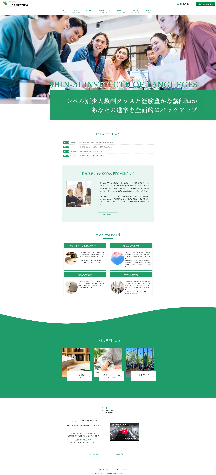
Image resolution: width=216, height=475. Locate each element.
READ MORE (107, 215)
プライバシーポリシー (122, 469)
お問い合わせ (120, 454)
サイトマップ (104, 469)
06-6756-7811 (94, 454)
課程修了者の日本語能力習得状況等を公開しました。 (93, 151)
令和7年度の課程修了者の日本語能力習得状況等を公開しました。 (96, 142)
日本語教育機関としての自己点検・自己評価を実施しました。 (96, 147)
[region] (108, 70)
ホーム (91, 469)
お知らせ (66, 142)
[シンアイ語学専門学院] (15, 6)
